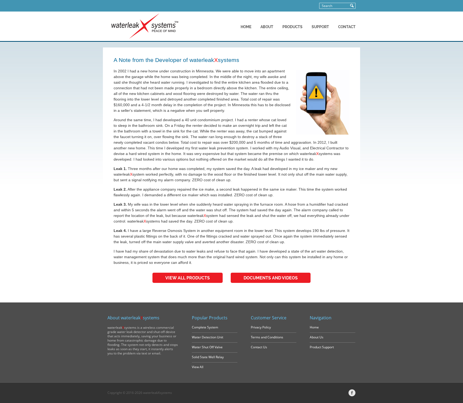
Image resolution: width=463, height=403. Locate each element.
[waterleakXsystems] (144, 37)
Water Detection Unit (207, 337)
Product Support (322, 347)
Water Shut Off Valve (207, 347)
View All (197, 367)
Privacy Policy (261, 327)
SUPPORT (320, 27)
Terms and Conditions (267, 337)
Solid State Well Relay (208, 357)
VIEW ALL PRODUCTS (187, 277)
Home (314, 327)
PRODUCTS (292, 27)
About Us (316, 337)
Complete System (205, 327)
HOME (246, 27)
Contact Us (259, 347)
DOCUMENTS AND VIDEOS (271, 277)
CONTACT (347, 27)
